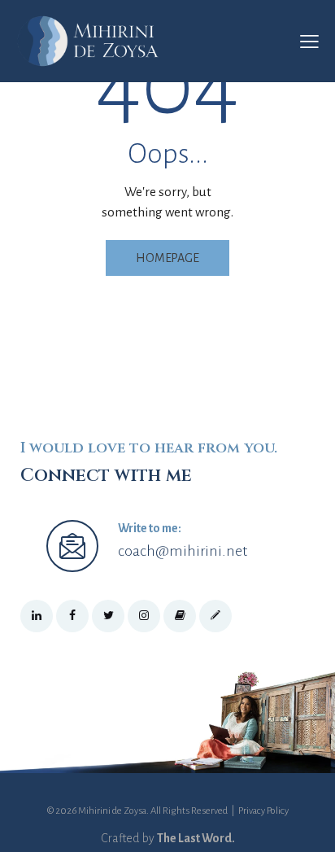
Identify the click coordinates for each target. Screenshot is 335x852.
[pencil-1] (215, 616)
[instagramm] (144, 616)
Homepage (167, 257)
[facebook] (72, 616)
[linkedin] (36, 616)
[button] (309, 41)
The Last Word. (196, 838)
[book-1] (179, 616)
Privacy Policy (263, 811)
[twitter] (108, 616)
